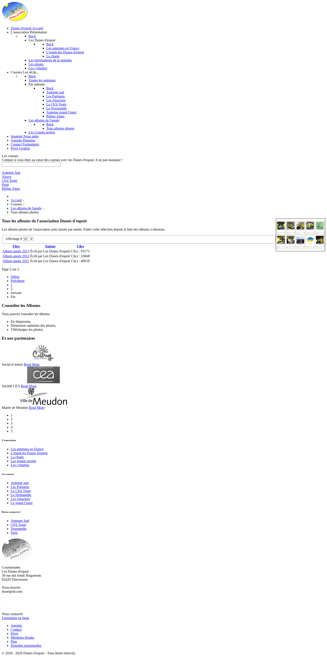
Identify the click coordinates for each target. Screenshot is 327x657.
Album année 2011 (15, 261)
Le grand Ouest (21, 503)
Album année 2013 (15, 251)
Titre (16, 246)
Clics (80, 246)
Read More (32, 364)
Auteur (50, 246)
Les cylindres (20, 465)
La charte (17, 457)
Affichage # (14, 239)
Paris (14, 533)
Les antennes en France (27, 449)
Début (15, 277)
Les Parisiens (20, 487)
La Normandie (21, 495)
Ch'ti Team (18, 525)
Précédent (17, 281)
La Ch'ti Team (21, 491)
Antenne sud (19, 483)
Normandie (18, 529)
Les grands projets (23, 461)
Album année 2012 (15, 256)
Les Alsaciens (20, 499)
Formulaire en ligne (15, 618)
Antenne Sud (20, 521)
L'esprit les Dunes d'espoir (29, 453)
